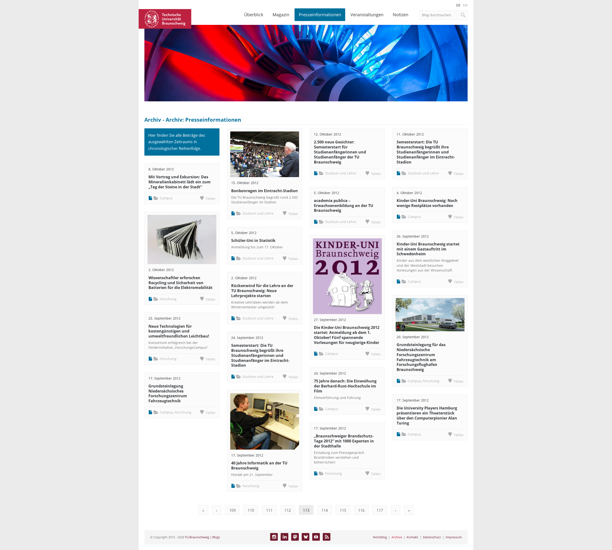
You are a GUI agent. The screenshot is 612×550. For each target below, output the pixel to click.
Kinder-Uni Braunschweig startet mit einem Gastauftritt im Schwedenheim (428, 249)
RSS (326, 537)
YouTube (316, 537)
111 (269, 510)
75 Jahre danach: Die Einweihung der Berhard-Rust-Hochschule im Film (345, 386)
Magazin (281, 14)
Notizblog (380, 537)
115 (343, 510)
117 (380, 510)
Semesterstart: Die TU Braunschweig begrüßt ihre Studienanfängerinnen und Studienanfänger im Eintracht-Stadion (260, 355)
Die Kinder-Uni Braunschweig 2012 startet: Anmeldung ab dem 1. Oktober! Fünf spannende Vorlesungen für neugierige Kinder (346, 335)
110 (251, 510)
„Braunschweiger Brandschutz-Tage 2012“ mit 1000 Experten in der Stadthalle (344, 441)
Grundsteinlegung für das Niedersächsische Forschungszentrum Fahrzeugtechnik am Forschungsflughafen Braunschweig (421, 357)
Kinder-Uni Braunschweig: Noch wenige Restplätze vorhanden (427, 203)
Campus (166, 198)
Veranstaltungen (366, 14)
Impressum (454, 537)
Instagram (274, 537)
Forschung (168, 299)
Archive (397, 537)
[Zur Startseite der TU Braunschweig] (165, 18)
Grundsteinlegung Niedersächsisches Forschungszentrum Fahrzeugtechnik (167, 393)
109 (232, 510)
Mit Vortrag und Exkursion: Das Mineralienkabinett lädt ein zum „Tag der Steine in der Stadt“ (179, 182)
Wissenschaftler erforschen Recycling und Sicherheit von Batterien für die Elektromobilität (180, 282)
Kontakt (412, 537)
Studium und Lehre (257, 213)
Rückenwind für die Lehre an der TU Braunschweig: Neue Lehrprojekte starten (262, 290)
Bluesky (305, 537)
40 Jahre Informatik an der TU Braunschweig (259, 465)
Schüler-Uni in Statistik (253, 240)
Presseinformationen (320, 14)
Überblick (253, 14)
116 (361, 510)
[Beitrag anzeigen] (182, 239)
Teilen (210, 198)
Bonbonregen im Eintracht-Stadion (264, 190)
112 (287, 510)
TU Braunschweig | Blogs (202, 537)
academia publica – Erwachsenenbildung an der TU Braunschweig (343, 205)
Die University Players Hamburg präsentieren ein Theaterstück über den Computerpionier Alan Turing (427, 415)
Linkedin (284, 537)
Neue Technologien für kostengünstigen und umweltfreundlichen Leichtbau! (178, 331)
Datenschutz (432, 537)
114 (324, 510)
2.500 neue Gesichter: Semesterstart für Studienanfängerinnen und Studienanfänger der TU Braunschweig (340, 151)
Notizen (400, 14)
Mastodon (295, 537)
